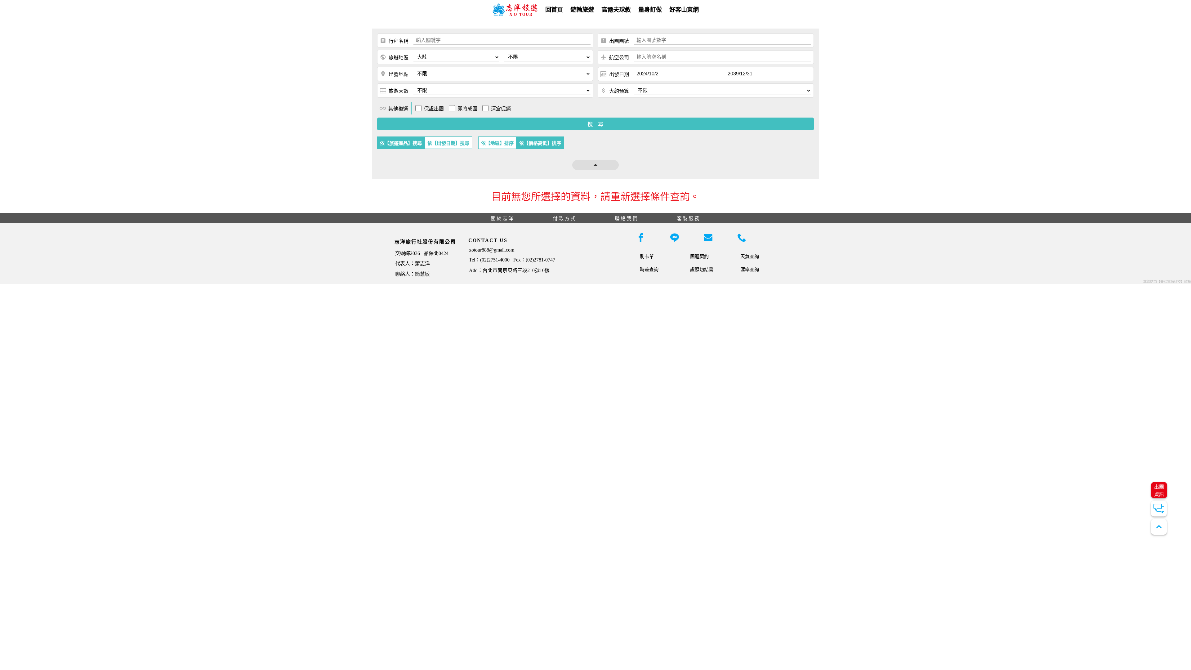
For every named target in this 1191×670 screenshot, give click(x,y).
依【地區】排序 (497, 143)
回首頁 (554, 10)
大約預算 (614, 90)
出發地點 (394, 74)
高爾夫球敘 (616, 10)
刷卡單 (647, 256)
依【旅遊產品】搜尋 (401, 143)
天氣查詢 (749, 256)
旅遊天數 (398, 91)
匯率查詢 (749, 269)
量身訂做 (650, 10)
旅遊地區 (394, 57)
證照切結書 (701, 269)
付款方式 (564, 218)
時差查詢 (649, 269)
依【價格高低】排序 (540, 143)
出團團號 (614, 41)
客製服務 (688, 218)
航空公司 (614, 57)
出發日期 (619, 74)
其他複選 (394, 108)
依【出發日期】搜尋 (448, 143)
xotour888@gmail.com (491, 249)
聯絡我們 (626, 218)
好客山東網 (684, 10)
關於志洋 (502, 218)
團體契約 (699, 256)
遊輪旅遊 (582, 10)
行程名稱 (394, 41)
